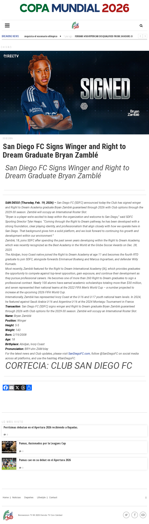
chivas (6, 47)
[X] (17, 388)
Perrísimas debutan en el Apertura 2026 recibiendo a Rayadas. (41, 427)
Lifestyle (41, 497)
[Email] (11, 388)
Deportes (28, 497)
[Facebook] (6, 388)
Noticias (16, 497)
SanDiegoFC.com (79, 353)
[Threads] (23, 388)
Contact (53, 497)
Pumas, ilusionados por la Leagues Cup (42, 443)
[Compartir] (29, 388)
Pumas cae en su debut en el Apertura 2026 (45, 460)
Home (6, 497)
